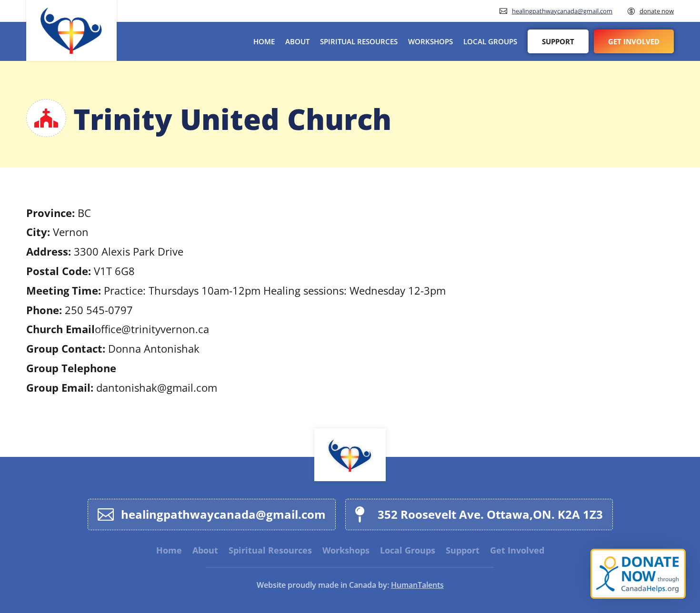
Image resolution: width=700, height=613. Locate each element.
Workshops (430, 41)
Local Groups (490, 41)
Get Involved (634, 41)
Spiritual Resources (359, 41)
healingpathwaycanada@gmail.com (562, 11)
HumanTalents (417, 585)
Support (558, 41)
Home (264, 41)
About (297, 41)
